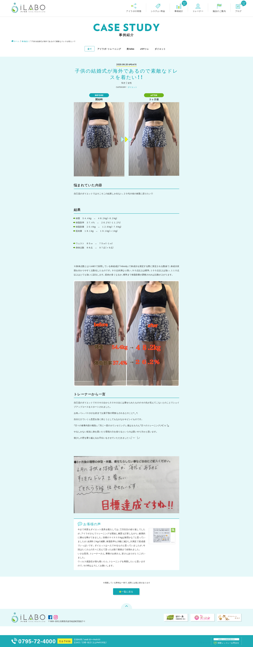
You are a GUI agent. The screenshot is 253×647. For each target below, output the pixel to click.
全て (89, 48)
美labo (130, 48)
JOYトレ (144, 48)
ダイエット (160, 48)
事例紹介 (25, 41)
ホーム (16, 41)
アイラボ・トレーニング (109, 48)
